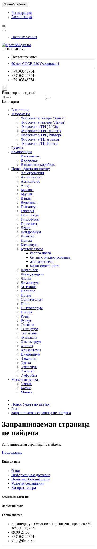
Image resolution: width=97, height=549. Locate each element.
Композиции (21, 152)
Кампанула (29, 245)
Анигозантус (31, 177)
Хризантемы (31, 350)
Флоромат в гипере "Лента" (43, 122)
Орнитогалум (32, 299)
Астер (25, 186)
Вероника (28, 202)
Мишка (26, 392)
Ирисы (26, 240)
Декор (25, 228)
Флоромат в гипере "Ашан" (43, 118)
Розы (25, 316)
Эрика (26, 363)
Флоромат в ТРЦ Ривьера (41, 135)
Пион (25, 304)
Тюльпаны (29, 333)
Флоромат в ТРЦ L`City (40, 127)
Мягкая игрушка (24, 380)
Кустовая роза (32, 249)
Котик (26, 388)
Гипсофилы (30, 219)
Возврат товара (23, 488)
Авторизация (21, 17)
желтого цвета (41, 261)
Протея (26, 312)
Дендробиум (31, 232)
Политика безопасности (30, 479)
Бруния (26, 194)
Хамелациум (31, 342)
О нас (15, 471)
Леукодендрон (32, 274)
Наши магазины (24, 37)
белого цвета (40, 253)
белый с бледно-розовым (50, 257)
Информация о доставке (30, 475)
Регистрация (21, 13)
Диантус (27, 236)
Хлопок (27, 346)
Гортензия (29, 224)
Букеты (17, 148)
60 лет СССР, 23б (25, 64)
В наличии (20, 110)
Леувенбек (29, 270)
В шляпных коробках (38, 165)
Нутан (26, 295)
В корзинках (31, 156)
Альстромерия (32, 173)
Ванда (26, 198)
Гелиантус (29, 207)
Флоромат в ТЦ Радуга (39, 143)
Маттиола (28, 287)
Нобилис (28, 291)
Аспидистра (30, 181)
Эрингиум (29, 367)
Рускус (26, 321)
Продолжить (12, 452)
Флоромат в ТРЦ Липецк (41, 131)
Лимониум (29, 283)
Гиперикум (30, 215)
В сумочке (29, 160)
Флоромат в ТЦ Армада (40, 139)
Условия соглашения (27, 483)
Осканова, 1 (49, 64)
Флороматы (20, 114)
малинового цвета (44, 266)
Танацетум (29, 329)
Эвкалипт (28, 358)
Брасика (27, 190)
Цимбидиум (30, 354)
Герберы (27, 211)
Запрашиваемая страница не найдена (41, 413)
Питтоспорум (32, 308)
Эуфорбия (29, 375)
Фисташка (29, 337)
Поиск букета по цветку (30, 169)
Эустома (27, 371)
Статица (27, 325)
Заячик (26, 384)
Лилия (26, 278)
